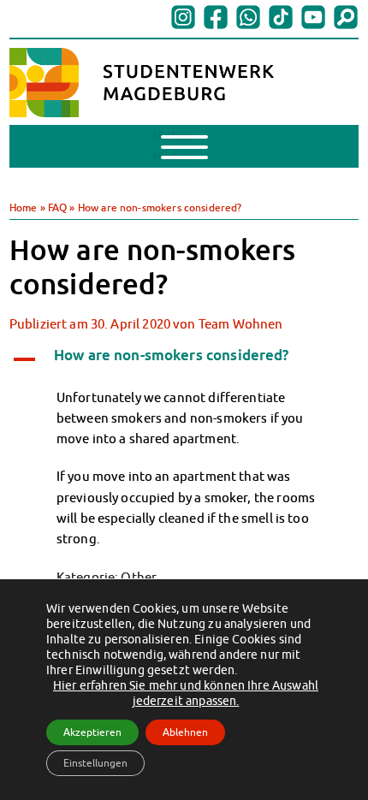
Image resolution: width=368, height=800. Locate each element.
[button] (184, 357)
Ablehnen (185, 732)
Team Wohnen (241, 323)
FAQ (57, 207)
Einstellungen (95, 762)
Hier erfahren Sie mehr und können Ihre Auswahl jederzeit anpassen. (185, 693)
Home (23, 207)
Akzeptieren (92, 732)
